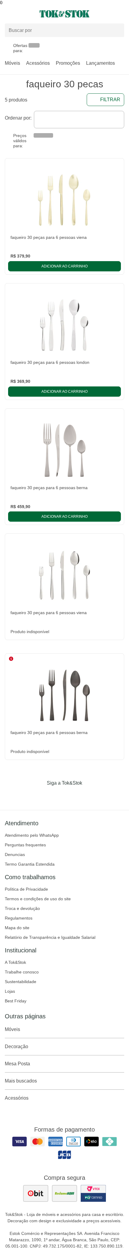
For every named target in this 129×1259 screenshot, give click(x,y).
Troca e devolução (22, 908)
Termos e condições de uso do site (38, 898)
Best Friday (15, 1000)
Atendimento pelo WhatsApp (32, 835)
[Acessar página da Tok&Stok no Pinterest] (73, 795)
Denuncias (15, 854)
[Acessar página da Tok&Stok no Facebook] (39, 795)
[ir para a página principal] (64, 13)
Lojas (10, 991)
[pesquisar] (117, 30)
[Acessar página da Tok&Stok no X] (89, 795)
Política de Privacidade (26, 889)
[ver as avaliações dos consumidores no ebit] (35, 1193)
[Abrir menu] (21, 13)
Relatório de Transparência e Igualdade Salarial (50, 937)
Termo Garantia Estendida (30, 864)
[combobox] (79, 119)
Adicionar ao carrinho (64, 266)
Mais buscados (21, 1080)
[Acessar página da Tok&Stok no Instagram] (56, 795)
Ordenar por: (18, 117)
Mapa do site (17, 927)
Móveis (12, 63)
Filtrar (110, 99)
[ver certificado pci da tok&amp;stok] (93, 1193)
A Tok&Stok (15, 962)
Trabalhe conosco (22, 972)
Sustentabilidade (20, 981)
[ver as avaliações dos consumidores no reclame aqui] (64, 1193)
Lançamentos (100, 63)
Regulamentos (18, 918)
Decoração (16, 1046)
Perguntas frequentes (25, 844)
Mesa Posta (17, 1063)
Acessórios (38, 63)
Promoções (68, 63)
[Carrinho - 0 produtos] (120, 13)
